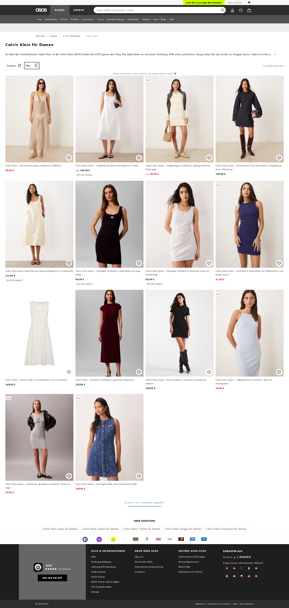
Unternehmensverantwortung (149, 566)
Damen (54, 35)
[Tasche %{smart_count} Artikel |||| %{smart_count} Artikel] (249, 10)
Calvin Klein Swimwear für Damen (226, 529)
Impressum (200, 603)
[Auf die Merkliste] (69, 158)
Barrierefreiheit (246, 603)
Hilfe (93, 556)
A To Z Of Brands (71, 35)
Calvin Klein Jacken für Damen (100, 529)
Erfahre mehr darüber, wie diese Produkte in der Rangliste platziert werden (143, 73)
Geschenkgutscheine (188, 561)
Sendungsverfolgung (101, 561)
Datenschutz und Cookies (218, 603)
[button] (227, 568)
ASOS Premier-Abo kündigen (105, 581)
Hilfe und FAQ (235, 2)
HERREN (78, 10)
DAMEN (60, 10)
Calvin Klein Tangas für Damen (183, 529)
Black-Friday (184, 566)
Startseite (40, 35)
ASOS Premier (98, 576)
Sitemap (95, 591)
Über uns (139, 556)
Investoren (140, 571)
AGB (235, 603)
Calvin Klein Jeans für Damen (60, 529)
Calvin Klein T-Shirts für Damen (141, 529)
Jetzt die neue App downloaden (204, 2)
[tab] (39, 19)
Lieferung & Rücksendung (103, 566)
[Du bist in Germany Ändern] (249, 2)
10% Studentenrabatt (101, 586)
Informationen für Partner (190, 571)
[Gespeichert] (241, 10)
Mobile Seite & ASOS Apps (191, 556)
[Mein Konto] (232, 10)
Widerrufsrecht (98, 571)
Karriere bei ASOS (144, 561)
